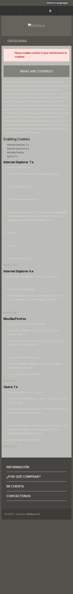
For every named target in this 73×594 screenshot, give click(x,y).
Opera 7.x (12, 156)
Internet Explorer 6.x (18, 148)
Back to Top (10, 264)
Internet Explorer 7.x (18, 144)
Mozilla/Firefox (15, 152)
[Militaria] (36, 25)
